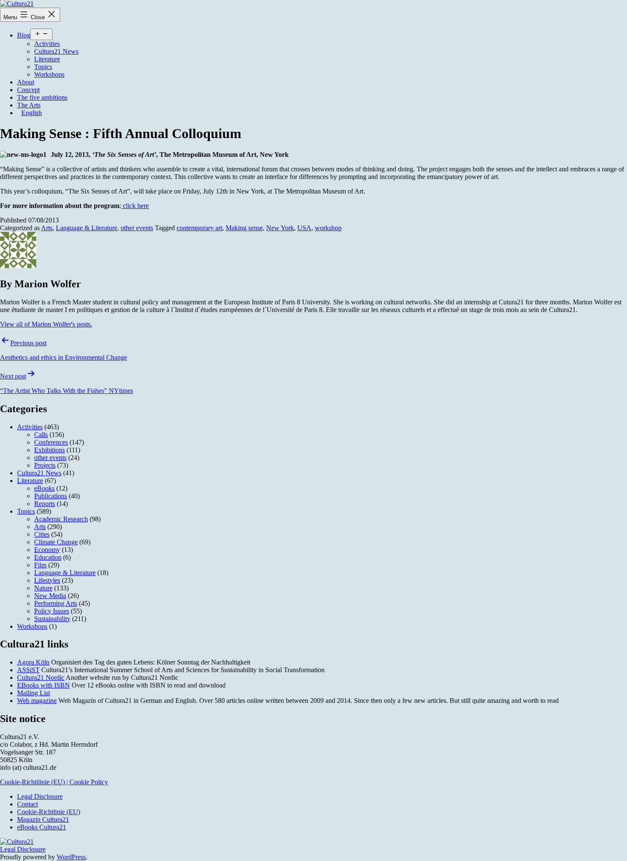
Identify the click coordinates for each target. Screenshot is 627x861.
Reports (44, 503)
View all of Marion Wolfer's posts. (46, 324)
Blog (23, 35)
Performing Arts (55, 603)
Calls (41, 434)
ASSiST (28, 669)
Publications (50, 496)
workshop (328, 227)
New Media (50, 595)
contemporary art (199, 227)
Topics (43, 66)
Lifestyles (47, 580)
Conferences (51, 442)
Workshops (49, 74)
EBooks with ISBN (43, 685)
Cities (41, 534)
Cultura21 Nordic (40, 677)
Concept (28, 89)
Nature (43, 588)
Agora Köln (33, 662)
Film (40, 565)
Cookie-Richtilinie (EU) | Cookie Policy (54, 782)
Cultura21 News (56, 51)
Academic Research (61, 519)
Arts (46, 227)
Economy (47, 549)
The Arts (29, 105)
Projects (44, 465)
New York (280, 227)
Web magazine (37, 700)
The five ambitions (42, 97)
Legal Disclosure (23, 849)
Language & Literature (86, 227)
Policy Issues (51, 611)
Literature (47, 59)
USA (304, 227)
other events (137, 227)
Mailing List (33, 692)
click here (135, 205)
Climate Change (56, 542)
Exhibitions (49, 450)
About (25, 82)
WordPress (71, 857)
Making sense (244, 227)
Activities (47, 43)
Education (47, 557)
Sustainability (52, 618)
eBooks (44, 488)
